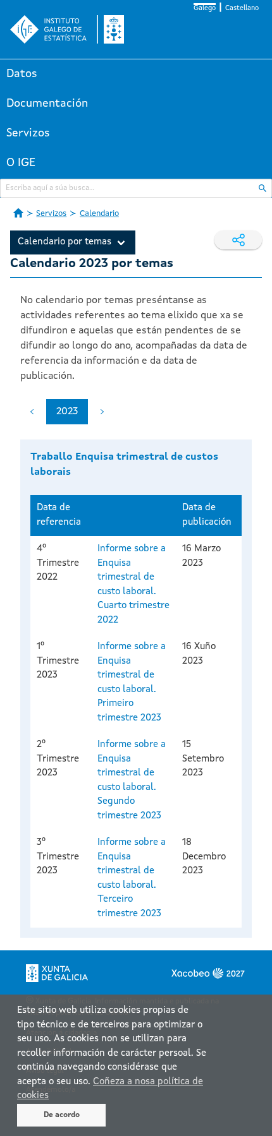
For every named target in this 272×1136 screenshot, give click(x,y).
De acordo (62, 1115)
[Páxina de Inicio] (18, 213)
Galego (205, 8)
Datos (21, 74)
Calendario (99, 214)
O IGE (20, 163)
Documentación (47, 103)
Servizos (28, 133)
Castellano (242, 8)
